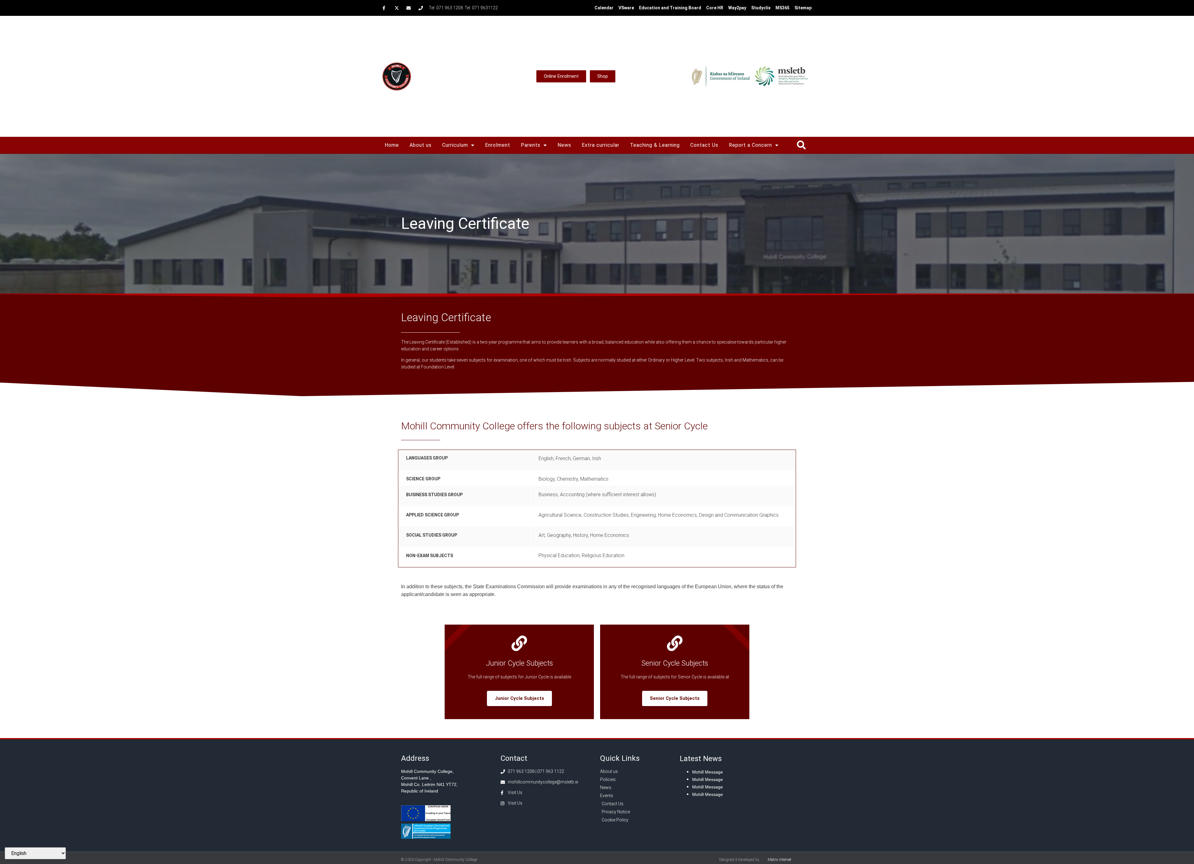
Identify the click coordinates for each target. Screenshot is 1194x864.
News (564, 145)
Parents (530, 145)
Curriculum (455, 145)
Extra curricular (600, 145)
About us (421, 145)
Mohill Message (707, 771)
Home (392, 145)
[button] (801, 145)
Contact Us (704, 145)
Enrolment (497, 145)
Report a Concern (750, 145)
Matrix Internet (779, 859)
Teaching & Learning (655, 145)
